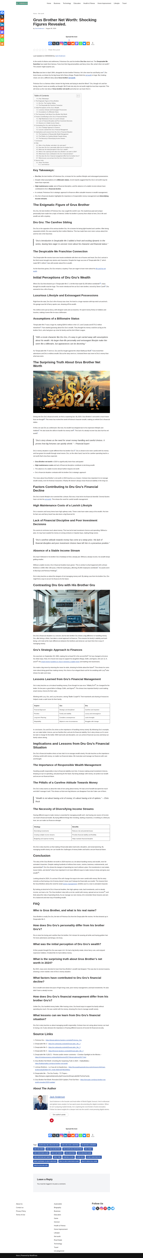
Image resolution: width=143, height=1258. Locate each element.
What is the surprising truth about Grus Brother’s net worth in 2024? (58, 151)
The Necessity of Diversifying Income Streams (52, 138)
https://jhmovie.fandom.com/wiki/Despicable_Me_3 (65, 1051)
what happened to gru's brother (45, 1161)
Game (56, 1218)
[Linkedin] (65, 42)
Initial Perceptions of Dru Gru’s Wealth (47, 107)
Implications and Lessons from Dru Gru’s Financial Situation (54, 132)
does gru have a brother (70, 1145)
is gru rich (80, 1157)
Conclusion (39, 140)
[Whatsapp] (80, 42)
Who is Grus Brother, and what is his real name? (52, 145)
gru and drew (39, 1149)
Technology (67, 3)
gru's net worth (56, 1153)
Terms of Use (20, 1215)
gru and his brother (53, 1149)
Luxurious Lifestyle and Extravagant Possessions (53, 110)
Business (57, 3)
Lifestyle (117, 3)
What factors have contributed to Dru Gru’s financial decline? (56, 154)
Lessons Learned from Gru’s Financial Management (53, 129)
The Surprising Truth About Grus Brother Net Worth (51, 114)
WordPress (33, 1255)
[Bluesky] (84, 42)
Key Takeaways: (44, 98)
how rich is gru (68, 1157)
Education (77, 3)
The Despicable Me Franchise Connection (50, 105)
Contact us (19, 1207)
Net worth (41, 13)
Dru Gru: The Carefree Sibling (47, 103)
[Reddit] (73, 42)
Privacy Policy (21, 1211)
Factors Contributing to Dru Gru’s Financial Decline (51, 116)
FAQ (37, 143)
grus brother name (84, 1153)
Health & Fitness (89, 3)
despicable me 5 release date (49, 1145)
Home (49, 3)
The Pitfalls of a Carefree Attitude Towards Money (53, 136)
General (57, 1222)
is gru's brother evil (94, 1157)
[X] (54, 42)
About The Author (44, 162)
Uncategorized (59, 1251)
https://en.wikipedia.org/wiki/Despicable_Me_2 (64, 1044)
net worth (88, 75)
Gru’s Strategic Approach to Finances (49, 127)
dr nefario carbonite (89, 1145)
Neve (18, 1255)
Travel (124, 3)
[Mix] (2, 36)
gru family (88, 1149)
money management (70, 884)
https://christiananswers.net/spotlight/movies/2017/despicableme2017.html (60, 1057)
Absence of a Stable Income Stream (49, 123)
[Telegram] (112, 1208)
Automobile (58, 1204)
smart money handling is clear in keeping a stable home (60, 662)
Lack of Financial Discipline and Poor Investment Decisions (55, 121)
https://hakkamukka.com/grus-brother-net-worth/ (51, 1063)
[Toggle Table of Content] (77, 96)
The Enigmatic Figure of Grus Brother (47, 101)
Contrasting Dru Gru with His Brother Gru (48, 125)
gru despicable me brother (72, 1149)
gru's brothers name (41, 1153)
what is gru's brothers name (69, 1161)
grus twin (57, 1157)
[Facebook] (50, 42)
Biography (57, 1207)
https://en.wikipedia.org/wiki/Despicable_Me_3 (64, 1047)
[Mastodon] (76, 42)
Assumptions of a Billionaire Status (49, 112)
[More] (88, 42)
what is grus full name (89, 1161)
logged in (49, 1184)
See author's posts (59, 1114)
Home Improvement (104, 3)
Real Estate (58, 1240)
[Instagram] (61, 42)
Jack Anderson (39, 28)
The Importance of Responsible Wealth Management (53, 134)
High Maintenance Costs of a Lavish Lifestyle (51, 119)
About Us (19, 1204)
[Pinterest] (2, 28)
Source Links (40, 160)
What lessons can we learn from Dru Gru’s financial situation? (56, 158)
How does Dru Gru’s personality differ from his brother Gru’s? (56, 147)
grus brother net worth (42, 1157)
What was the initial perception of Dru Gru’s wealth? (53, 149)
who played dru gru (41, 1165)
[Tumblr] (57, 42)
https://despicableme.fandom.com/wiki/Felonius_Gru (64, 1040)
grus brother (70, 1153)
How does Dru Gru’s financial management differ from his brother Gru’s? (59, 156)
